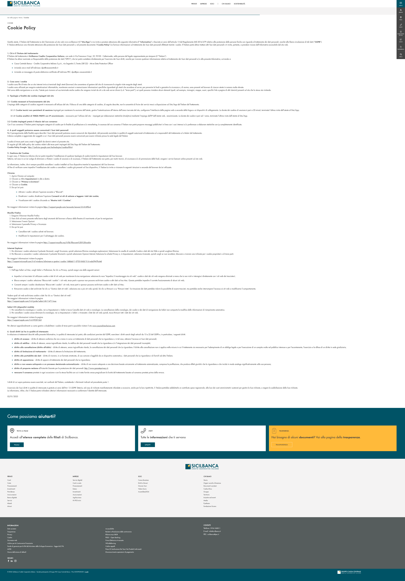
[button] (401, 3)
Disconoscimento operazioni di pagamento (119, 552)
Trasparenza (11, 531)
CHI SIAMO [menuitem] (226, 4)
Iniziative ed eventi (210, 497)
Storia (205, 480)
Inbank (9, 503)
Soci (140, 476)
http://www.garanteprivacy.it (96, 368)
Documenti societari (210, 486)
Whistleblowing (110, 543)
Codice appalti (110, 546)
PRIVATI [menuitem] (194, 4)
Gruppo (206, 491)
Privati (9, 476)
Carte (9, 483)
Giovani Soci (142, 486)
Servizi (9, 500)
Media (206, 500)
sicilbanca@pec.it (213, 534)
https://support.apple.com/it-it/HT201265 (24, 320)
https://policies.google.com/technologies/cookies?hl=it (50, 147)
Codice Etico (208, 489)
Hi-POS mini (77, 500)
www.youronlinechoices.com (103, 325)
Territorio (206, 494)
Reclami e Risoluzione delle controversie (118, 531)
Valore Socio (142, 489)
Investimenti (11, 489)
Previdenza (11, 491)
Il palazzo (207, 503)
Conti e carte (77, 483)
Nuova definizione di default (16, 552)
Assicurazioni (11, 494)
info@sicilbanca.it (215, 531)
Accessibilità (109, 529)
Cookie (9, 537)
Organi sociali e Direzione (212, 483)
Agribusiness (77, 497)
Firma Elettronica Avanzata (114, 540)
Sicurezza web (12, 540)
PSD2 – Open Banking (120, 537)
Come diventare (143, 480)
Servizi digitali (77, 480)
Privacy (9, 534)
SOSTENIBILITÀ (239, 4)
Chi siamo (207, 476)
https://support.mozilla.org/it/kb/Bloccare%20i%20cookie (67, 242)
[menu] (218, 3)
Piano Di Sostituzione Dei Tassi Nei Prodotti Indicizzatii (131, 549)
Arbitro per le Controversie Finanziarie (28, 543)
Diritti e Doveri (143, 483)
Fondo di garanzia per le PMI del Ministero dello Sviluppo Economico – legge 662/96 (43, 546)
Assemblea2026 (143, 491)
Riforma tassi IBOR (119, 534)
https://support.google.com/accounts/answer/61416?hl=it (67, 207)
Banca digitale (12, 497)
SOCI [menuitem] (212, 4)
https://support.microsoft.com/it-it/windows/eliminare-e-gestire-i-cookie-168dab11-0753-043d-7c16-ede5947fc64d (54, 261)
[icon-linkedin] (12, 561)
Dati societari (11, 529)
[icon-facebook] (8, 561)
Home (20, 17)
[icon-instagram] (15, 561)
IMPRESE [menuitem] (203, 4)
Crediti (86, 572)
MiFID (9, 549)
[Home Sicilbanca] (23, 3)
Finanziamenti (12, 486)
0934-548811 (215, 528)
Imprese (76, 476)
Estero (75, 489)
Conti (9, 480)
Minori (9, 506)
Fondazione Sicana (210, 506)
